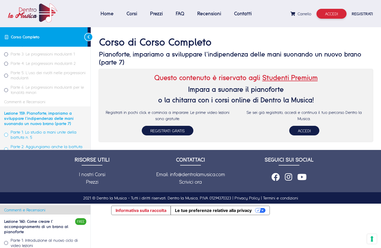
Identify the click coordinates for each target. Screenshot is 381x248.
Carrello (303, 13)
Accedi (331, 13)
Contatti (243, 13)
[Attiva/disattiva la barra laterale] (89, 37)
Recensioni (209, 13)
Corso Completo (25, 36)
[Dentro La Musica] (32, 13)
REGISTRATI (362, 13)
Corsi (131, 13)
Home (107, 13)
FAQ (180, 13)
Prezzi (156, 13)
